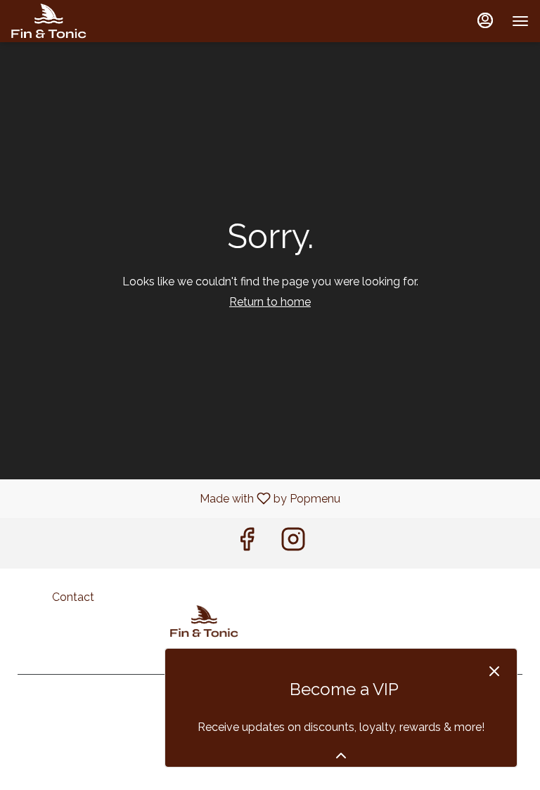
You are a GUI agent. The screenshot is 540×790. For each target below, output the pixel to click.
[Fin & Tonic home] (74, 21)
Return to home (270, 302)
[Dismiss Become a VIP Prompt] (494, 671)
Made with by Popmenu (175, 497)
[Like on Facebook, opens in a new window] (246, 543)
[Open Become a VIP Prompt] (341, 755)
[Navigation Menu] (520, 21)
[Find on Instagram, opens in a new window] (293, 543)
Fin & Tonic (204, 621)
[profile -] (485, 20)
